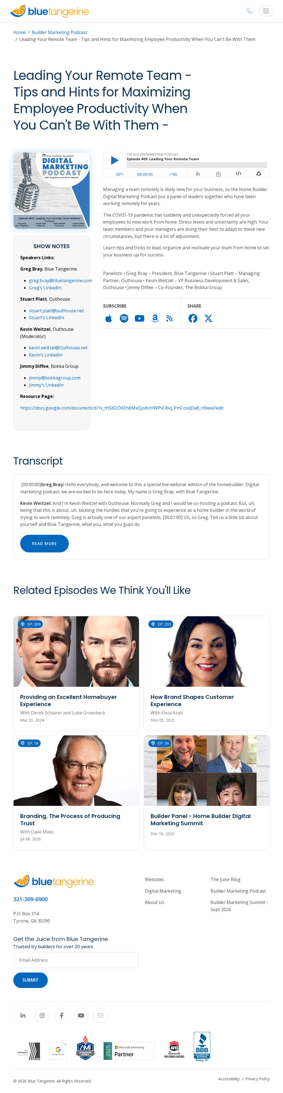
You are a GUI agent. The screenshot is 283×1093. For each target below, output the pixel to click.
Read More (44, 543)
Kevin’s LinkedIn (45, 355)
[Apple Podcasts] (108, 320)
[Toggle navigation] (266, 11)
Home (19, 32)
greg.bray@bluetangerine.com (60, 280)
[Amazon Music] (155, 320)
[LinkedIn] (23, 1015)
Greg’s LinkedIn (45, 288)
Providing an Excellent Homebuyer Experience (68, 700)
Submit (30, 980)
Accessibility (229, 1078)
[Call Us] (250, 11)
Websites (154, 879)
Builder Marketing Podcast (59, 32)
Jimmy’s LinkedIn (46, 385)
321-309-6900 (30, 899)
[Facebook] (61, 1015)
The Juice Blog (225, 879)
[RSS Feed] (169, 319)
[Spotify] (124, 320)
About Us (154, 902)
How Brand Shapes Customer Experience (192, 700)
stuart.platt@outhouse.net (56, 311)
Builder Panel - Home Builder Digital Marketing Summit (201, 819)
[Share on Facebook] (192, 320)
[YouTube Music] (139, 320)
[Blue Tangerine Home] (49, 11)
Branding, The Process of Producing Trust (70, 819)
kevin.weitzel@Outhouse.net (59, 348)
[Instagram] (42, 1015)
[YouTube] (81, 1015)
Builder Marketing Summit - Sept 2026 (239, 906)
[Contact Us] (100, 1015)
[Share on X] (208, 320)
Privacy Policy (257, 1078)
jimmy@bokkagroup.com (54, 378)
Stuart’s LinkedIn (46, 317)
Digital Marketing (163, 891)
